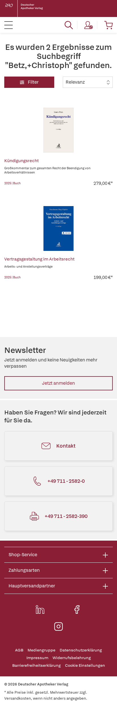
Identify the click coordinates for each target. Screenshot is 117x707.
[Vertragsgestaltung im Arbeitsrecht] (58, 228)
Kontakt (66, 446)
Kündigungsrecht (21, 160)
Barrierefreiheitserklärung (36, 665)
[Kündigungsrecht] (58, 130)
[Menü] (8, 25)
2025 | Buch (12, 183)
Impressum (37, 657)
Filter (33, 82)
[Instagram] (58, 626)
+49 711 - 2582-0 (66, 481)
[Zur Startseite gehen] (28, 8)
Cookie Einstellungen (85, 665)
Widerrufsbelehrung (72, 657)
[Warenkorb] (108, 25)
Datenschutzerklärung (81, 650)
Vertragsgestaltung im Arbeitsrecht (39, 259)
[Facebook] (77, 609)
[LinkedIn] (40, 609)
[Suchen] (68, 25)
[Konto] (88, 25)
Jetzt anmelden (58, 383)
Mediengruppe (41, 650)
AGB (19, 650)
